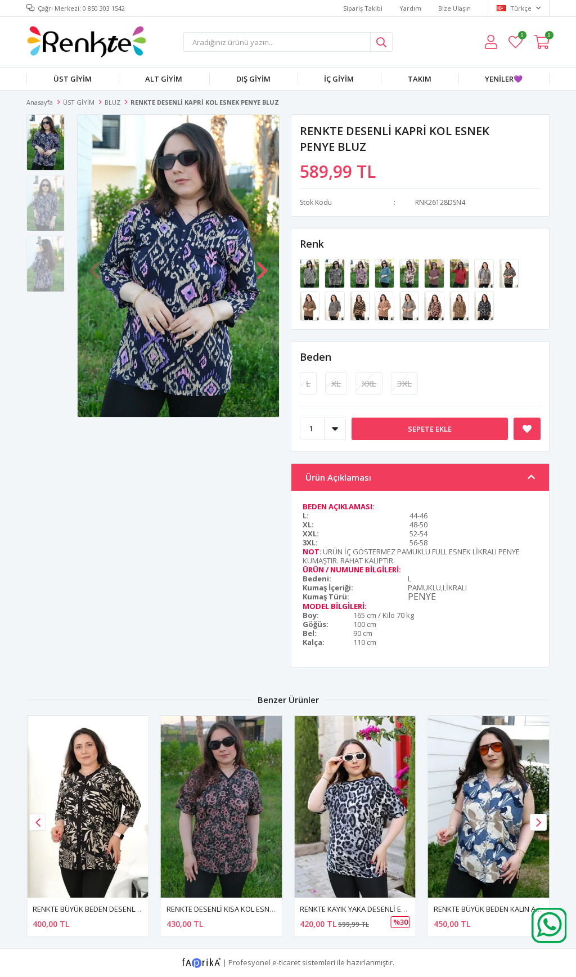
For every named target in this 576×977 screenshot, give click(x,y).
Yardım (410, 8)
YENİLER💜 (504, 79)
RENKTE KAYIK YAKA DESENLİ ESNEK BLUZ (369, 909)
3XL (404, 383)
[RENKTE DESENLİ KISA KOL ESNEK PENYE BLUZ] (221, 807)
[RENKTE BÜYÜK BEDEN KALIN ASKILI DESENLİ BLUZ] (489, 807)
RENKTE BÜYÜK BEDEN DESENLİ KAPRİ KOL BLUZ (113, 909)
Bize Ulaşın (454, 8)
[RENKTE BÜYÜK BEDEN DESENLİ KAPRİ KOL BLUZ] (87, 807)
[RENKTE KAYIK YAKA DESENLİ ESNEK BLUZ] (355, 807)
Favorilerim (522, 37)
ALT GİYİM (163, 79)
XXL (369, 383)
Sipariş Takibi (362, 8)
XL (336, 383)
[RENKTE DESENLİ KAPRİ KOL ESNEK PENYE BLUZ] (310, 272)
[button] (262, 265)
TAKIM (419, 79)
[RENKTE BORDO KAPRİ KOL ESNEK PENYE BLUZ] (460, 272)
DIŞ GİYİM (253, 79)
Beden (315, 357)
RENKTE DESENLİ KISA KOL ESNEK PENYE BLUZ (243, 909)
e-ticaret (286, 962)
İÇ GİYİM (339, 79)
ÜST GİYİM (72, 79)
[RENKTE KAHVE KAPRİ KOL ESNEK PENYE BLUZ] (434, 272)
